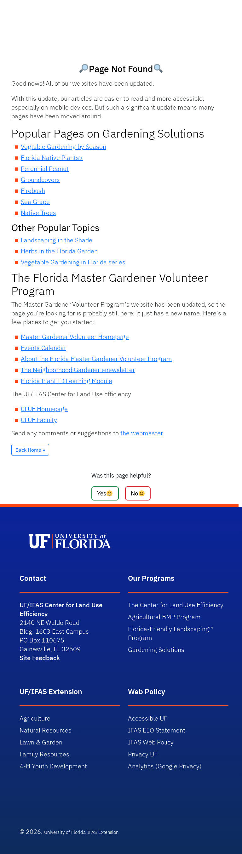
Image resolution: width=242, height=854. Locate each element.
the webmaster (141, 433)
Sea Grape (35, 201)
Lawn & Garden (41, 742)
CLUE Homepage (44, 408)
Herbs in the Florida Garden (59, 251)
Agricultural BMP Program (164, 617)
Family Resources (44, 754)
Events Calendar (43, 347)
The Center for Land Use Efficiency (175, 605)
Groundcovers (40, 179)
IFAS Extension (102, 832)
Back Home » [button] (30, 450)
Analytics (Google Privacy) (165, 766)
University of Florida (65, 832)
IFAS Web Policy (151, 742)
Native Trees (38, 212)
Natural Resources (46, 730)
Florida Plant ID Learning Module (66, 380)
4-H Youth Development (53, 766)
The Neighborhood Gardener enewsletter (78, 369)
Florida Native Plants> (52, 157)
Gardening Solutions (156, 649)
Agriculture (35, 718)
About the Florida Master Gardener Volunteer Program (96, 358)
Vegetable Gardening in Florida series (73, 262)
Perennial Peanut (45, 168)
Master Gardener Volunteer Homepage (75, 336)
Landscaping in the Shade (56, 240)
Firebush (33, 190)
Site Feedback (40, 657)
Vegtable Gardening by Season (63, 146)
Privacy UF (143, 754)
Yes (101, 493)
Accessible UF (147, 718)
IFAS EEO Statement (156, 730)
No (134, 493)
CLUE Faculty (39, 420)
